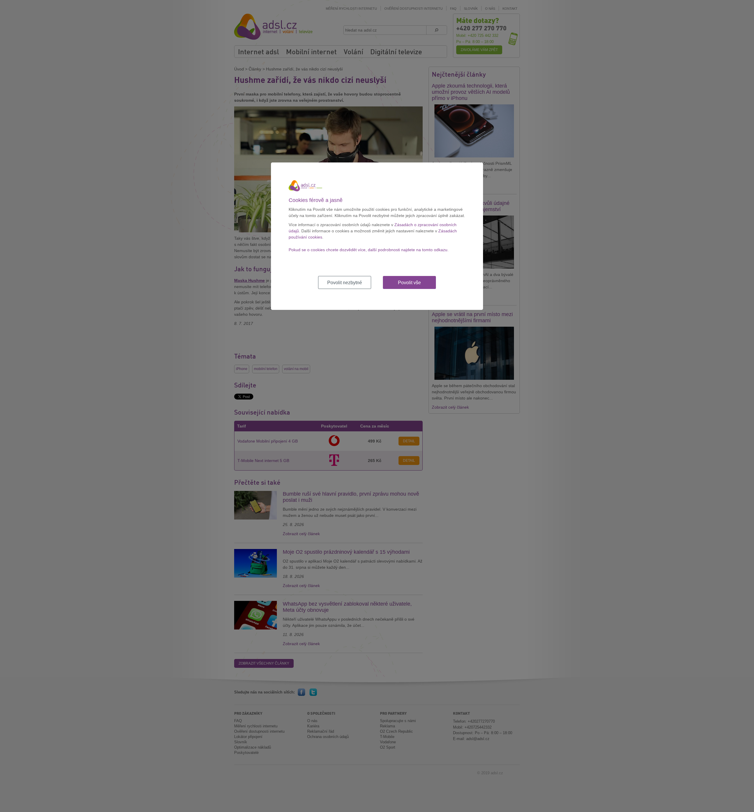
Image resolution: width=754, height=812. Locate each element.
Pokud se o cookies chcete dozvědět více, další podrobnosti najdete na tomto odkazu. (369, 249)
